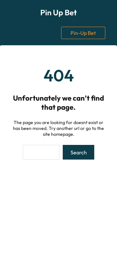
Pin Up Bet (58, 12)
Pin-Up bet (83, 33)
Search (79, 152)
